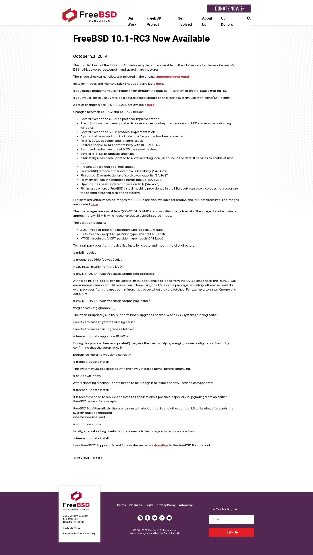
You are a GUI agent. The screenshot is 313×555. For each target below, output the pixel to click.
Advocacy (185, 505)
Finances (135, 505)
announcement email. (173, 76)
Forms (121, 505)
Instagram (140, 518)
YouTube (169, 518)
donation (161, 445)
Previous (82, 458)
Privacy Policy (166, 505)
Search (249, 17)
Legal (149, 505)
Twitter (154, 518)
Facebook (147, 518)
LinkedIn (162, 518)
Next (96, 458)
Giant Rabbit (171, 533)
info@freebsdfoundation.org (79, 533)
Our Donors (227, 21)
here (159, 83)
